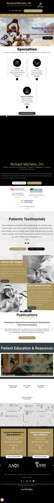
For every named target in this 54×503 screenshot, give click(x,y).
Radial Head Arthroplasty (37, 74)
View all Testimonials (18, 249)
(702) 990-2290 (16, 10)
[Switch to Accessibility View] (2, 500)
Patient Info (30, 15)
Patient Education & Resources (27, 348)
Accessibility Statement (27, 477)
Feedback (34, 474)
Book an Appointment (14, 456)
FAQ (42, 15)
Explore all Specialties (27, 113)
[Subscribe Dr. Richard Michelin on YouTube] (33, 481)
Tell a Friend (40, 474)
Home (3, 15)
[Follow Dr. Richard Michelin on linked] (27, 481)
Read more (5, 281)
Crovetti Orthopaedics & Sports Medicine (13, 433)
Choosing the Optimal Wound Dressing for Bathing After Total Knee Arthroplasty (27, 323)
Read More (48, 38)
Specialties (22, 15)
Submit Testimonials (36, 249)
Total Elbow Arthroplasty (37, 70)
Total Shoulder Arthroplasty (17, 70)
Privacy (24, 474)
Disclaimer (19, 474)
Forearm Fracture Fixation (27, 102)
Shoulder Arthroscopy (17, 74)
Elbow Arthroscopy (37, 72)
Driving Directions (13, 445)
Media (37, 15)
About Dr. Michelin (12, 15)
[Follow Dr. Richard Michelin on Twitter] (24, 480)
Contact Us (48, 15)
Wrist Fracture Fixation (27, 100)
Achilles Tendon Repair (27, 98)
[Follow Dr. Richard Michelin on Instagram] (30, 481)
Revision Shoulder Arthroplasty (17, 72)
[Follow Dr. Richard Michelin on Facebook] (21, 481)
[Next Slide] (52, 329)
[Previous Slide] (2, 329)
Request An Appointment (34, 11)
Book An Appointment (34, 183)
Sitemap (29, 474)
